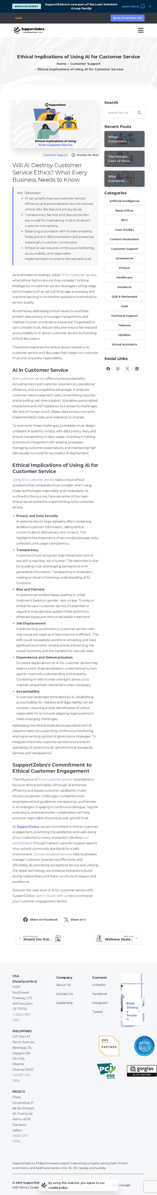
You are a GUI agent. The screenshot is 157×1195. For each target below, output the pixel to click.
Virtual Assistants (124, 344)
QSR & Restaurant (124, 296)
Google (125, 1185)
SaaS (124, 306)
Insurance (124, 287)
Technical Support (124, 315)
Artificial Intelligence (124, 201)
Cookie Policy (38, 1187)
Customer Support (85, 64)
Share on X (78, 919)
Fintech (124, 268)
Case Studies (124, 229)
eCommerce (124, 258)
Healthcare (124, 277)
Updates (124, 335)
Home (61, 64)
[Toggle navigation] (141, 30)
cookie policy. (58, 1187)
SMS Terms (19, 1187)
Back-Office (124, 210)
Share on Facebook (44, 919)
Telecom (124, 325)
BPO (124, 220)
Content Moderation (124, 239)
